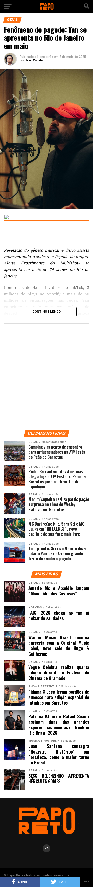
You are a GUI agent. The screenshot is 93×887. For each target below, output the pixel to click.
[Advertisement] (46, 375)
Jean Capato (34, 60)
